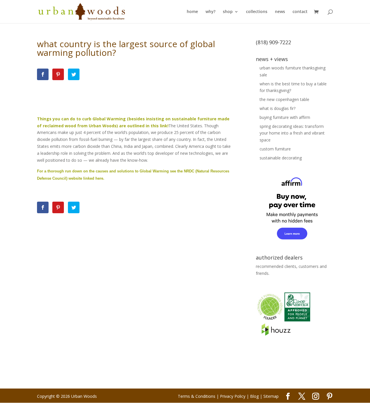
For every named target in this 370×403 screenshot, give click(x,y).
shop (228, 12)
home (192, 12)
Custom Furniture (275, 149)
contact (300, 12)
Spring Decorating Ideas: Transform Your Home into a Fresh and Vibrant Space (292, 133)
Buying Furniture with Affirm (285, 117)
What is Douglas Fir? (277, 108)
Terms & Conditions (196, 396)
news (280, 12)
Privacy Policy (232, 396)
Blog (254, 396)
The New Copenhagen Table (284, 99)
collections (256, 12)
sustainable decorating (281, 158)
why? (210, 12)
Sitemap (271, 396)
